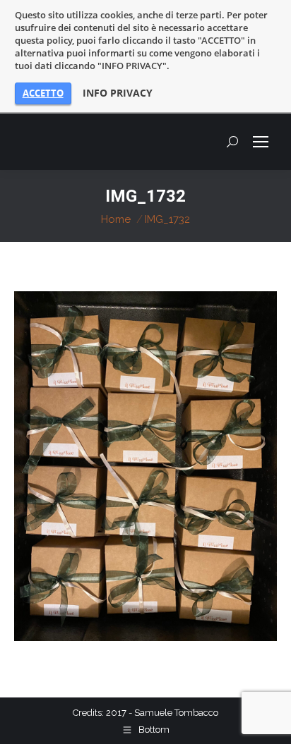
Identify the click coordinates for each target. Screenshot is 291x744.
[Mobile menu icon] (260, 141)
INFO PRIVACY (118, 93)
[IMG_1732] (145, 466)
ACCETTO (43, 93)
